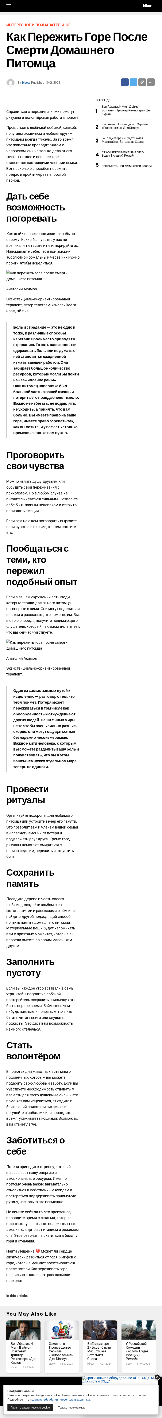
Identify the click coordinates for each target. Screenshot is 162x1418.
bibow (26, 82)
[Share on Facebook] (125, 82)
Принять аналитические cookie (30, 1407)
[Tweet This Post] (133, 82)
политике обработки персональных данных (60, 1399)
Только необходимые (71, 1407)
